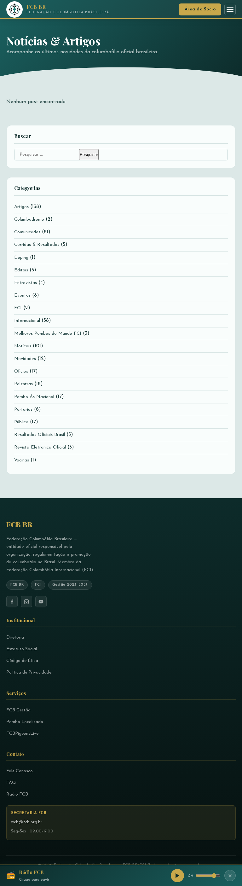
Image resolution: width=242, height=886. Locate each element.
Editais (21, 270)
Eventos (22, 295)
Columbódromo (29, 219)
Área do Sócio (200, 9)
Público (21, 422)
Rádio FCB (17, 794)
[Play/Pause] (177, 875)
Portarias (23, 409)
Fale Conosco (19, 771)
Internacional (27, 320)
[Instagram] (26, 601)
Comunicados (27, 232)
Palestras (23, 384)
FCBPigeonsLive (22, 733)
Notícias (22, 346)
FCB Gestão (18, 710)
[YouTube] (41, 601)
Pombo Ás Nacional (34, 397)
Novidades (25, 358)
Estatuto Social (21, 649)
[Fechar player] (230, 875)
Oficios (21, 371)
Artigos (21, 207)
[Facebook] (12, 601)
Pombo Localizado (24, 722)
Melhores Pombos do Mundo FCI (47, 333)
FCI (18, 308)
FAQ (11, 782)
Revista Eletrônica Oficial (40, 447)
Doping (21, 257)
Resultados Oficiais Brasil (39, 434)
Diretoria (15, 637)
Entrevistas (25, 283)
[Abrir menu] (230, 9)
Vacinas (21, 460)
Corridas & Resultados (36, 244)
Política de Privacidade (28, 672)
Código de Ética (22, 660)
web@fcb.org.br (26, 822)
